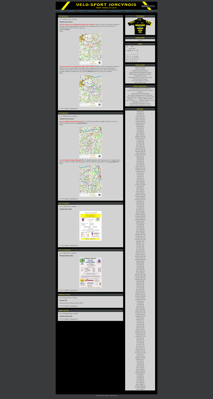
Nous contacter (113, 395)
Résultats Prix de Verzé (140, 76)
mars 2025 (139, 115)
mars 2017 (139, 249)
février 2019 (139, 211)
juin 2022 (139, 160)
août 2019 (139, 201)
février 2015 (132, 48)
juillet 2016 (139, 263)
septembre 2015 (139, 279)
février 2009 (139, 382)
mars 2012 (139, 346)
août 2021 (139, 173)
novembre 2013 (139, 313)
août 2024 (139, 125)
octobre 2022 (139, 153)
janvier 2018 (139, 233)
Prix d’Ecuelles (64, 203)
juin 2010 (139, 361)
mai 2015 (139, 286)
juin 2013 (139, 321)
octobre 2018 (139, 218)
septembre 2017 (139, 239)
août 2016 (139, 261)
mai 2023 (139, 141)
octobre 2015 (139, 278)
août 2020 (139, 186)
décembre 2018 (139, 214)
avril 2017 (139, 248)
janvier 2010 (139, 369)
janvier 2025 (139, 118)
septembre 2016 (139, 259)
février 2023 (139, 146)
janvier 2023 (139, 148)
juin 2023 (139, 140)
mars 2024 (139, 133)
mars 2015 (139, 289)
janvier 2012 (139, 349)
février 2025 (139, 116)
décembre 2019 (139, 194)
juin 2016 (138, 264)
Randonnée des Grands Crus (143, 88)
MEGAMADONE (116, 11)
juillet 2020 (139, 188)
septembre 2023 (139, 138)
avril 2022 (139, 163)
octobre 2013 (139, 314)
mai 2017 (139, 246)
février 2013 (139, 328)
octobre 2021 (139, 171)
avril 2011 (139, 354)
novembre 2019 (139, 196)
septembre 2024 (139, 123)
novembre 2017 (139, 236)
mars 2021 (139, 179)
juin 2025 (139, 111)
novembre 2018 (139, 216)
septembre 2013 (139, 316)
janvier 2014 (139, 309)
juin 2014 (139, 301)
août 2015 (139, 281)
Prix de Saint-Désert (144, 93)
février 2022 (139, 166)
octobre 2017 (139, 238)
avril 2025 (139, 113)
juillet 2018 (139, 223)
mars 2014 (139, 306)
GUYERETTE (92, 11)
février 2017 (139, 251)
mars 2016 (139, 269)
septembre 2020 (139, 184)
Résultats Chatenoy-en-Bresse (140, 71)
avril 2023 (139, 143)
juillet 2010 (139, 359)
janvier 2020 (139, 193)
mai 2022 (139, 161)
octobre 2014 (139, 298)
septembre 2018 (139, 219)
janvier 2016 (139, 273)
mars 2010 (139, 366)
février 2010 (139, 367)
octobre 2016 (139, 258)
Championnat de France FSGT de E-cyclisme (140, 77)
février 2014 (139, 308)
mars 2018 (139, 229)
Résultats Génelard (140, 67)
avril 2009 (139, 379)
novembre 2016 (139, 256)
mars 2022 (139, 165)
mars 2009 (139, 381)
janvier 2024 (139, 135)
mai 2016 (139, 266)
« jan (126, 46)
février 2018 (139, 231)
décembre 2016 (139, 254)
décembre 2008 (139, 386)
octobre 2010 (139, 356)
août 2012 (139, 338)
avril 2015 (139, 288)
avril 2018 (139, 228)
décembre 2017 (139, 234)
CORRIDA (71, 11)
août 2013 (139, 318)
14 (136, 57)
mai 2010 (139, 363)
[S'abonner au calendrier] (129, 47)
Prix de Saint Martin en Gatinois (140, 81)
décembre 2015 (139, 274)
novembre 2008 (139, 387)
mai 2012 (139, 343)
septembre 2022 (139, 155)
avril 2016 (139, 268)
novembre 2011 (139, 353)
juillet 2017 (139, 243)
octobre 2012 (139, 334)
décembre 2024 (139, 120)
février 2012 (139, 348)
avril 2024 (139, 131)
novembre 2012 (139, 333)
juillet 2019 (139, 203)
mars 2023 (139, 145)
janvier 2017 (139, 253)
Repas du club (64, 310)
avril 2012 (139, 344)
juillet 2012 (139, 339)
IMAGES (103, 11)
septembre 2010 (139, 358)
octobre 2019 (139, 198)
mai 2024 (139, 130)
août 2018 (139, 221)
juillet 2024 (139, 126)
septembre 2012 (139, 336)
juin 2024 (139, 128)
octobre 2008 (139, 389)
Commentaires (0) (74, 108)
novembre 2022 (139, 151)
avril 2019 (139, 208)
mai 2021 (139, 176)
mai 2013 (139, 323)
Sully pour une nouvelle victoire (145, 97)
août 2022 (139, 156)
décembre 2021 (139, 168)
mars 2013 (139, 326)
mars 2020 (139, 189)
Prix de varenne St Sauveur (140, 79)
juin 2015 (138, 284)
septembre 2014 (139, 299)
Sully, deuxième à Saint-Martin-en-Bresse (140, 72)
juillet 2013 (139, 319)
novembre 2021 (139, 169)
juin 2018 (139, 224)
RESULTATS (129, 11)
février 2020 (139, 191)
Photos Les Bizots (140, 69)
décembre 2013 (139, 311)
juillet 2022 (139, 158)
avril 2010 (139, 364)
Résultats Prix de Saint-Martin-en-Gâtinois (140, 74)
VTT (152, 11)
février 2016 (139, 271)
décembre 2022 (139, 150)
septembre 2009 (139, 372)
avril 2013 (139, 324)
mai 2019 (139, 206)
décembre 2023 (139, 136)
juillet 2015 (139, 283)
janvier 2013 (139, 329)
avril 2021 (139, 178)
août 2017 (139, 241)
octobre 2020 (139, 183)
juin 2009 (139, 376)
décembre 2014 (139, 294)
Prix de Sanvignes (65, 250)
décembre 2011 (139, 351)
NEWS (62, 11)
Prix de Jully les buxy (140, 82)
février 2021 (139, 181)
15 (137, 57)
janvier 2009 (139, 384)
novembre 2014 (139, 296)
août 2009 (139, 374)
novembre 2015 (139, 276)
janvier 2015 (139, 293)
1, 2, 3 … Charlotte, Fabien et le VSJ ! (143, 98)
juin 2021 (139, 174)
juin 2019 (139, 204)
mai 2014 (139, 303)
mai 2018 (139, 226)
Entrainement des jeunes (144, 103)
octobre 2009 (139, 371)
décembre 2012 (139, 331)
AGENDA (66, 108)
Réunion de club (64, 294)
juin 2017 (138, 244)
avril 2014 (139, 304)
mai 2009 (139, 377)
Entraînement (63, 16)
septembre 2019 (139, 199)
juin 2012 (138, 341)
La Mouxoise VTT (143, 102)
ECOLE (81, 11)
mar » (132, 46)
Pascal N (128, 100)
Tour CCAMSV (141, 11)
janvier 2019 (139, 213)
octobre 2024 (139, 121)
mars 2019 (139, 209)
